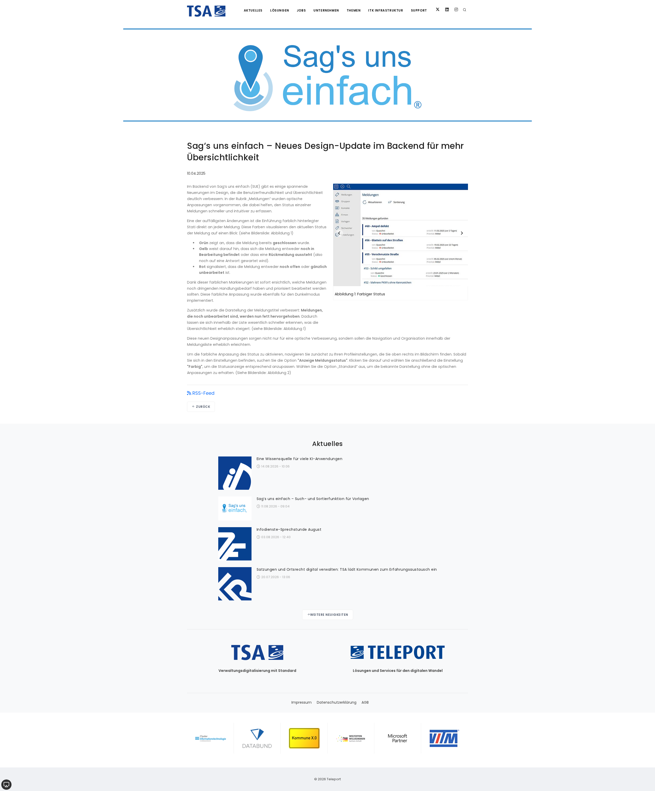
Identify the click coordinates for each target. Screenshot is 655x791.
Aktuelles (253, 10)
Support (419, 10)
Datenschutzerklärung (336, 702)
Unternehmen (326, 10)
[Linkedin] (447, 10)
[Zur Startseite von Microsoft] (397, 738)
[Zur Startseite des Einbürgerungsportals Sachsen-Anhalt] (351, 738)
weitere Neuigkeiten (329, 614)
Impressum (301, 702)
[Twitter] (438, 10)
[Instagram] (456, 10)
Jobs (301, 10)
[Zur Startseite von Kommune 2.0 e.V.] (304, 738)
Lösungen (279, 10)
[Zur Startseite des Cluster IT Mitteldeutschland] (210, 738)
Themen (354, 10)
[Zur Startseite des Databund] (257, 738)
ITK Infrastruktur (385, 10)
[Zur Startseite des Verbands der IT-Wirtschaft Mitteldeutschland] (444, 738)
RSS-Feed (203, 393)
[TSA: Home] (206, 10)
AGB (365, 702)
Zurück (202, 406)
